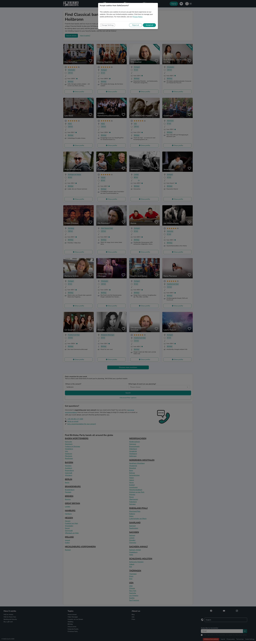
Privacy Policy (137, 17)
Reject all (135, 25)
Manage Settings (108, 25)
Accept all (149, 25)
